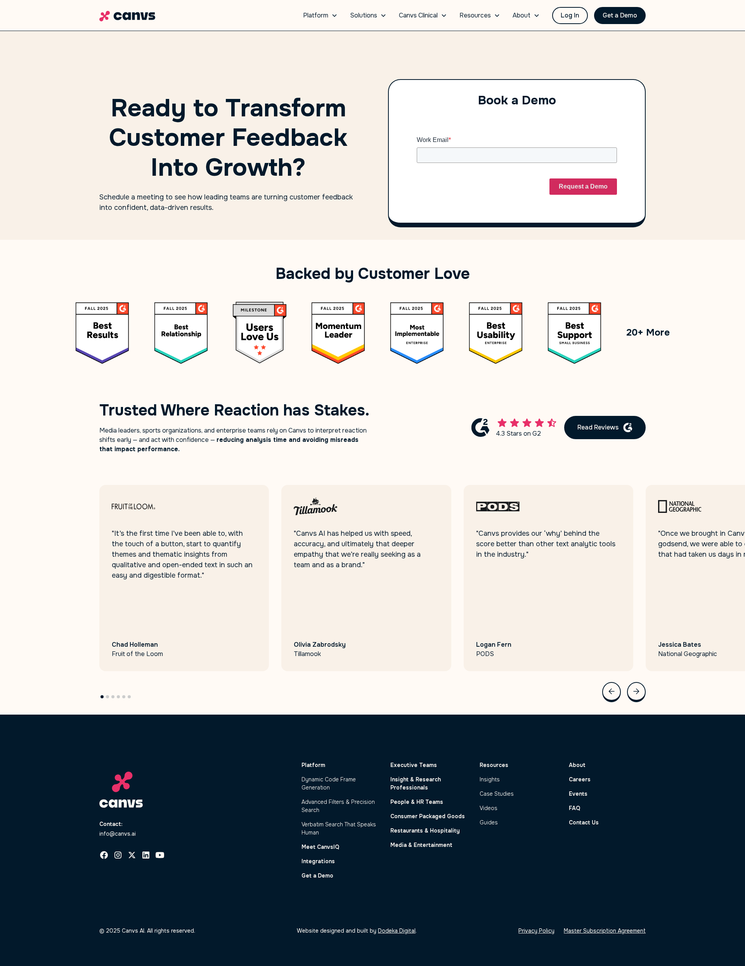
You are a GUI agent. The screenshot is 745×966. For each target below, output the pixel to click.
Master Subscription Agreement (605, 930)
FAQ (574, 808)
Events (578, 793)
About (577, 765)
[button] (320, 15)
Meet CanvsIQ (320, 846)
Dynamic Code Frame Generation (328, 783)
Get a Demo (620, 15)
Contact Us (584, 822)
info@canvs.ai (117, 833)
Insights (490, 779)
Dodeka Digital (397, 930)
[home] (127, 15)
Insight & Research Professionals (415, 783)
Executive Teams (413, 765)
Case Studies (497, 793)
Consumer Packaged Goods (427, 816)
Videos (488, 808)
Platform (313, 765)
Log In (570, 15)
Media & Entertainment (421, 844)
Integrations (318, 861)
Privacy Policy (536, 930)
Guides (489, 822)
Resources (494, 765)
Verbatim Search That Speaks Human (338, 828)
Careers (580, 779)
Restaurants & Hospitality (425, 830)
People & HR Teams (416, 801)
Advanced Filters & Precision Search (338, 806)
